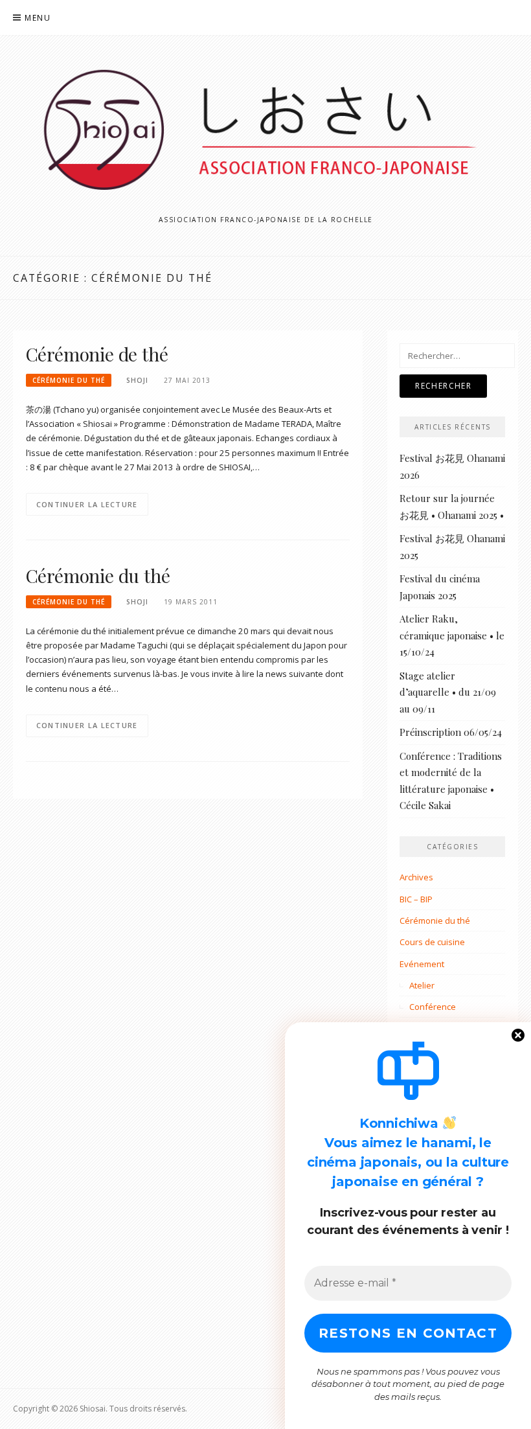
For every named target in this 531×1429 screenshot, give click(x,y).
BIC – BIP (416, 899)
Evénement (422, 964)
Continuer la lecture (87, 504)
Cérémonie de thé (97, 354)
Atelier (422, 985)
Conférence (432, 1006)
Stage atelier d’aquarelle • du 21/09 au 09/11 (448, 692)
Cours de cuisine (432, 942)
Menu (38, 17)
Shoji (137, 380)
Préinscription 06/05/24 (451, 732)
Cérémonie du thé (68, 380)
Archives (416, 877)
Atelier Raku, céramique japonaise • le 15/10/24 (452, 635)
